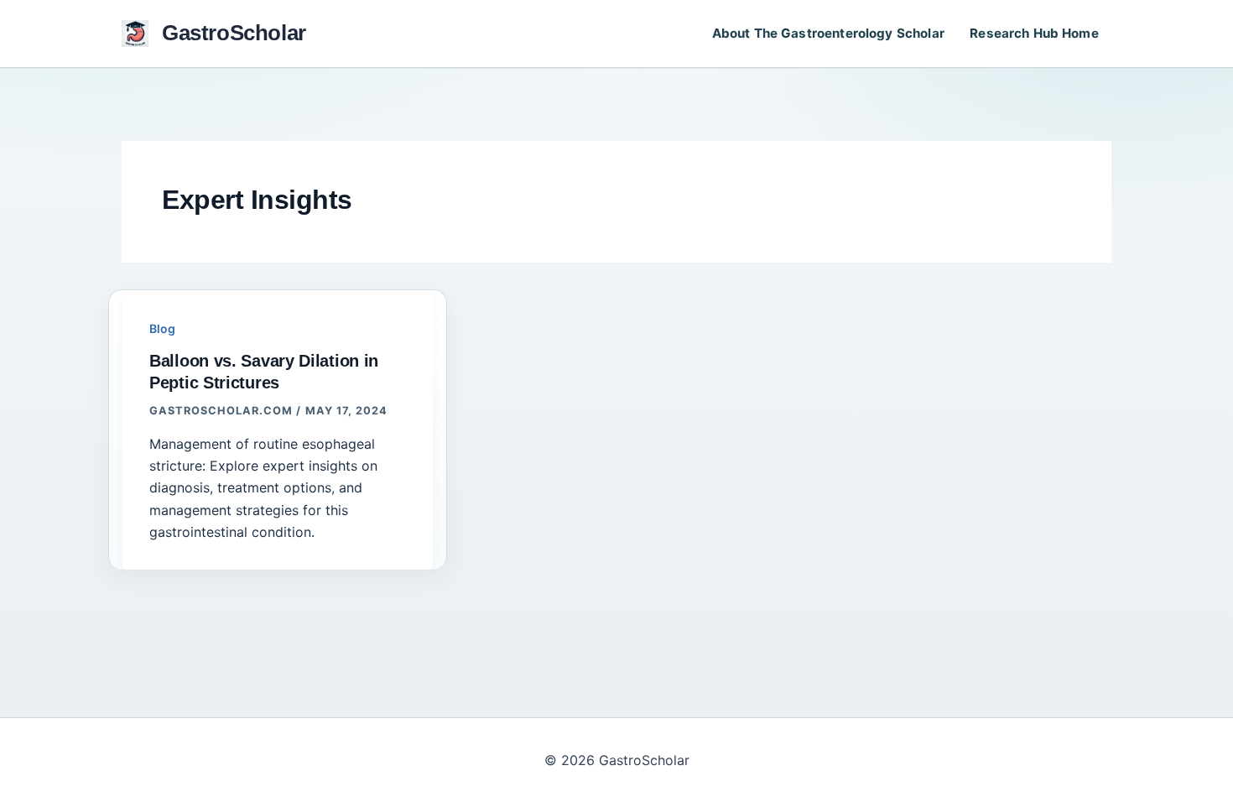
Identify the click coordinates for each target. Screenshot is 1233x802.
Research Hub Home (1034, 33)
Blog (162, 328)
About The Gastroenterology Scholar (828, 33)
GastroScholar (234, 32)
